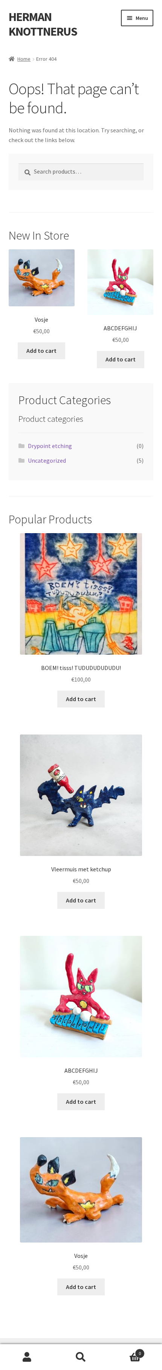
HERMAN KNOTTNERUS (43, 24)
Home (24, 58)
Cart (124, 1350)
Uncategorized (47, 460)
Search (81, 1357)
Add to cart (41, 350)
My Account (27, 1357)
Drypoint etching (50, 446)
